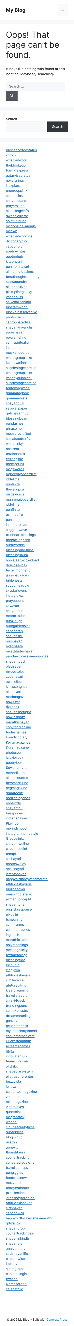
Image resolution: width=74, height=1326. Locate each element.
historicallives (16, 287)
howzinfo (13, 702)
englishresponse (19, 909)
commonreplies (18, 930)
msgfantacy (15, 1117)
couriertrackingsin (20, 1233)
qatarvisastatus (18, 175)
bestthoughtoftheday (22, 277)
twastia (12, 1279)
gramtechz (14, 793)
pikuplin (12, 914)
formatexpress (17, 170)
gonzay (11, 1021)
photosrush (15, 317)
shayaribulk (15, 403)
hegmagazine (16, 788)
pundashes (14, 423)
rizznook (12, 707)
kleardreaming (17, 990)
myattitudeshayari (20, 651)
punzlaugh (14, 621)
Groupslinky (15, 838)
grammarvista (17, 398)
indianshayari (16, 818)
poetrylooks (15, 763)
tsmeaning (14, 919)
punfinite (13, 484)
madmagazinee (18, 697)
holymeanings (17, 945)
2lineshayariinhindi (20, 1198)
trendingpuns (16, 1006)
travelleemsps (17, 1168)
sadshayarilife (17, 1254)
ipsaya (11, 1087)
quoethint (13, 1112)
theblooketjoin (17, 165)
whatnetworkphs (19, 236)
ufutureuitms (16, 985)
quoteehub (14, 256)
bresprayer (14, 813)
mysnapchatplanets (21, 1031)
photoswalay (16, 864)
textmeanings (16, 955)
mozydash (14, 1183)
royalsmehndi (16, 337)
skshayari (13, 859)
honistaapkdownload (22, 560)
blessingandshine (20, 550)
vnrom (11, 155)
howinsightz (15, 717)
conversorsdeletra (20, 1036)
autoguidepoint (18, 626)
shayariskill (14, 636)
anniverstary (15, 1249)
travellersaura (17, 995)
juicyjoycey (14, 757)
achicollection (16, 682)
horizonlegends (18, 798)
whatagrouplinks (19, 358)
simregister (14, 1269)
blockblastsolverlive (21, 312)
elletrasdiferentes (20, 1076)
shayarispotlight (18, 712)
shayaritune (15, 904)
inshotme (13, 348)
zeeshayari (14, 676)
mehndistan (15, 773)
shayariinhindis (18, 1238)
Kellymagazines (18, 742)
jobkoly (11, 1264)
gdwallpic (13, 1223)
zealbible (13, 1097)
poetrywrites (16, 251)
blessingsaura (17, 555)
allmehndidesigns (20, 272)
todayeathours (17, 1188)
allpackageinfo (17, 211)
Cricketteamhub (18, 1041)
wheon (11, 1122)
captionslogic (16, 1274)
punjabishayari (17, 267)
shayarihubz (15, 611)
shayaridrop (15, 1228)
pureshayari (15, 332)
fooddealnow (16, 1178)
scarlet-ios (14, 196)
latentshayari (16, 874)
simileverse (15, 980)
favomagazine (17, 783)
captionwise (15, 1259)
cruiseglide (14, 459)
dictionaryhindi (17, 241)
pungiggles (14, 1173)
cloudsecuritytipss (20, 1127)
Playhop (12, 823)
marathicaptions (18, 940)
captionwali (15, 1213)
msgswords (15, 469)
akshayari (13, 692)
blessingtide (15, 960)
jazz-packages (17, 575)
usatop (11, 1142)
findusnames (16, 732)
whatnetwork (16, 160)
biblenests (14, 580)
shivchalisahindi (18, 302)
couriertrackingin (19, 1157)
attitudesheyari (18, 975)
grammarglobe (17, 393)
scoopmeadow (17, 585)
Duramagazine (17, 747)
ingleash (12, 935)
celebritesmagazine (21, 1092)
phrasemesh (15, 429)
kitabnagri (14, 261)
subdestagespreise (21, 368)
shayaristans (16, 201)
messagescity (17, 950)
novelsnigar (15, 180)
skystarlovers (16, 591)
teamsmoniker (17, 1061)
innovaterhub (16, 1056)
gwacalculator (17, 216)
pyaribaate (14, 646)
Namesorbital (16, 1284)
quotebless (14, 1132)
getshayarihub (17, 413)
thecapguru (15, 464)
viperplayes (15, 1107)
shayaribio (14, 1243)
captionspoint (16, 849)
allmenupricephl (18, 899)
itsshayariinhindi (19, 363)
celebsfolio (14, 1289)
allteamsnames (18, 1046)
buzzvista (13, 1081)
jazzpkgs (13, 186)
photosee (13, 753)
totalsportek (15, 454)
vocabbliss (14, 297)
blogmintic (14, 1137)
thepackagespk (18, 540)
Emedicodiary (16, 737)
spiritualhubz (16, 221)
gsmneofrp (14, 515)
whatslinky (14, 444)
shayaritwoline (17, 844)
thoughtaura (15, 1152)
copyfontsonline (18, 727)
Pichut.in (13, 965)
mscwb (11, 231)
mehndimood (16, 828)
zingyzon (13, 970)
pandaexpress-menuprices (27, 656)
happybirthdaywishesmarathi (29, 1218)
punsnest (13, 520)
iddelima (13, 479)
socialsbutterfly (18, 439)
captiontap (14, 631)
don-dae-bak (16, 565)
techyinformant (18, 570)
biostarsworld (17, 307)
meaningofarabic (19, 894)
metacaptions (16, 616)
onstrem (12, 449)
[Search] (12, 96)
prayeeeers (15, 601)
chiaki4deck (15, 1000)
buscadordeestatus (21, 150)
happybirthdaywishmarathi (27, 879)
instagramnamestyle (22, 833)
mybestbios (15, 672)
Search (11, 119)
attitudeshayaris (19, 884)
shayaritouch (16, 661)
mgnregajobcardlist (21, 474)
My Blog (15, 10)
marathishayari (17, 722)
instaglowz (14, 595)
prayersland (15, 206)
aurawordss (15, 545)
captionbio (14, 246)
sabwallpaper (16, 408)
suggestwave (16, 530)
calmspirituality (18, 342)
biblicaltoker (15, 889)
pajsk (10, 1051)
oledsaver (14, 666)
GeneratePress (56, 1319)
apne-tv (12, 1147)
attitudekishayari (19, 1203)
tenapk (11, 854)
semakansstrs (17, 1011)
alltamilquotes (17, 778)
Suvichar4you (16, 768)
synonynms (15, 925)
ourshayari (14, 641)
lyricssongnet (16, 687)
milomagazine (17, 1102)
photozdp (13, 803)
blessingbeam (17, 418)
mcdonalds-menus (21, 226)
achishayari (15, 869)
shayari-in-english (20, 327)
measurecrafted (18, 434)
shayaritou (14, 808)
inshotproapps (17, 525)
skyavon (12, 606)
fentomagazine (18, 388)
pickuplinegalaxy (19, 292)
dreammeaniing (18, 1016)
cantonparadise (18, 322)
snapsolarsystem (19, 1071)
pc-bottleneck (17, 1026)
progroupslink (16, 191)
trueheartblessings (21, 535)
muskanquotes (17, 353)
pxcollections (16, 1193)
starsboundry (16, 282)
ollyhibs (12, 1066)
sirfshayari (14, 1208)
